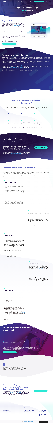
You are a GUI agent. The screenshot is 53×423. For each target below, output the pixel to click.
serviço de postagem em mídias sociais (17, 67)
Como (26, 1)
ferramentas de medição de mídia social (43, 65)
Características (16, 1)
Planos (22, 1)
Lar (11, 1)
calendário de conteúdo (13, 338)
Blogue (30, 1)
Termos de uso (25, 421)
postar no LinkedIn (40, 268)
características (36, 337)
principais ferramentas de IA (19, 341)
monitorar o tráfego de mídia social (21, 65)
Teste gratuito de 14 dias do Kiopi (15, 392)
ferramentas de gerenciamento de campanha (28, 338)
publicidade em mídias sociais (15, 153)
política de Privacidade (30, 421)
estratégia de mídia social (18, 25)
